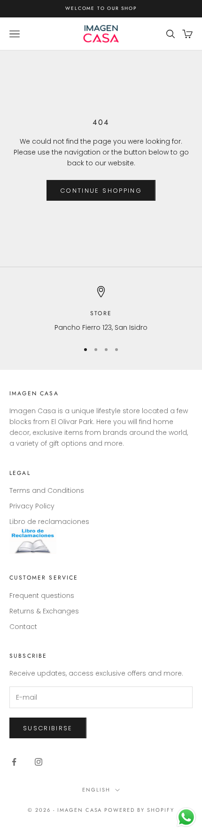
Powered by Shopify (139, 810)
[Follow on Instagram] (38, 762)
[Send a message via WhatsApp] (186, 817)
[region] (101, 309)
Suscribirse (48, 728)
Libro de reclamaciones (49, 521)
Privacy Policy (31, 506)
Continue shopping (101, 190)
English (96, 789)
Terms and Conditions (46, 490)
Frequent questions (41, 595)
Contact (23, 626)
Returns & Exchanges (44, 611)
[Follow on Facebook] (14, 762)
